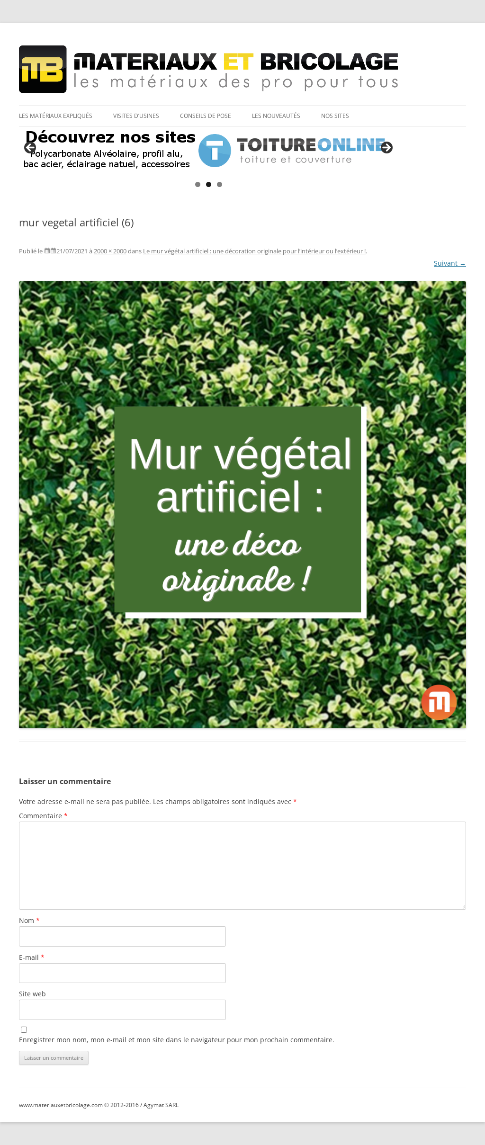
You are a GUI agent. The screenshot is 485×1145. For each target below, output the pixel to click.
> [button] (386, 148)
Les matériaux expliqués (55, 116)
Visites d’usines (136, 116)
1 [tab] (197, 184)
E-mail (32, 957)
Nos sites (335, 116)
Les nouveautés (276, 116)
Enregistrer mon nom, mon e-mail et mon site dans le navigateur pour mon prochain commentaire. (176, 1039)
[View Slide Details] (208, 150)
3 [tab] (219, 184)
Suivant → (450, 263)
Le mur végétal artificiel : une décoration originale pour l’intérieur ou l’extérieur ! (254, 251)
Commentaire (43, 815)
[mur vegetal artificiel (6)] (242, 504)
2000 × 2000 (110, 251)
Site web (32, 993)
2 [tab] (208, 184)
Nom (29, 920)
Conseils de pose (205, 116)
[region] (208, 150)
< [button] (31, 148)
